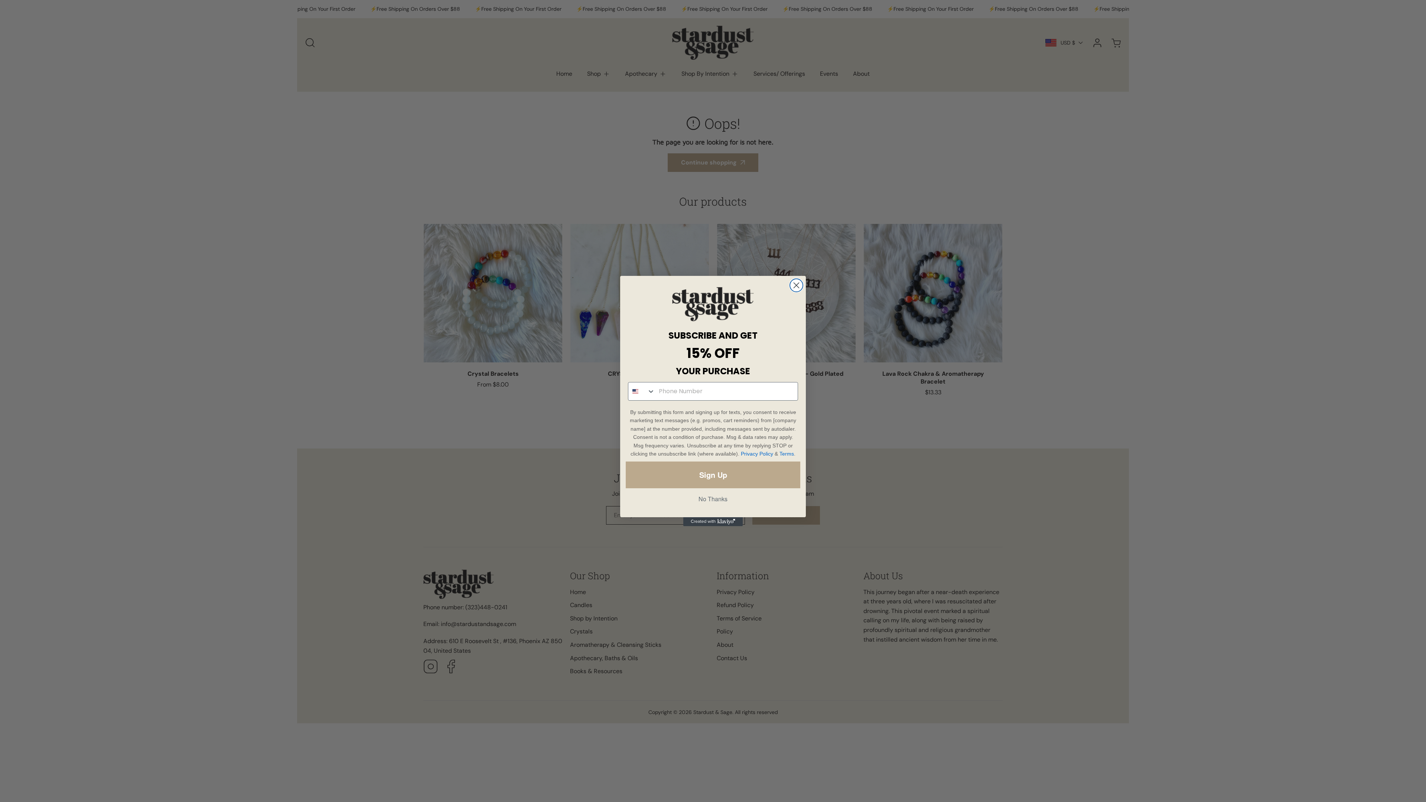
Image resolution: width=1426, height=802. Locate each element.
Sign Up (713, 474)
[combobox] (641, 391)
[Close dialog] (796, 285)
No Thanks (713, 499)
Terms (786, 454)
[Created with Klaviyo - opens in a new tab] (713, 521)
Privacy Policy (757, 454)
